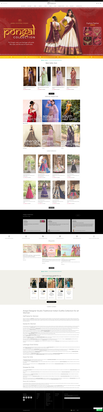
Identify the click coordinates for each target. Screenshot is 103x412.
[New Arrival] (32, 111)
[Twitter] (31, 397)
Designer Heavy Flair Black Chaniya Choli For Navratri (73, 176)
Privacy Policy (47, 395)
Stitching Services (48, 398)
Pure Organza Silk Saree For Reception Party (43, 88)
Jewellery (71, 6)
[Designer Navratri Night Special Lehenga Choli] (73, 189)
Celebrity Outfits (61, 6)
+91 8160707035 (25, 395)
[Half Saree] (70, 111)
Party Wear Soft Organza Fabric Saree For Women (58, 88)
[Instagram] (29, 397)
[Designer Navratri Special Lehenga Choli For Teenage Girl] (44, 189)
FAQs (46, 402)
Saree (35, 6)
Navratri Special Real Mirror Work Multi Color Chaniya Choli (43, 176)
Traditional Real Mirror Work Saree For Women (72, 88)
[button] (101, 3)
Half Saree (29, 6)
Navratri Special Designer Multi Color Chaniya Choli (58, 202)
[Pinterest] (24, 397)
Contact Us (38, 395)
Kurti (55, 6)
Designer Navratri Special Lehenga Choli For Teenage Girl (44, 202)
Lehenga (40, 6)
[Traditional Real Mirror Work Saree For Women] (73, 76)
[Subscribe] (79, 398)
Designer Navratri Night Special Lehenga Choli (73, 202)
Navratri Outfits (79, 6)
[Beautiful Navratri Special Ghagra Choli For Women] (59, 163)
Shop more (51, 93)
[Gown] (70, 136)
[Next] (73, 1)
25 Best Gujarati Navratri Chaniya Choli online (51, 259)
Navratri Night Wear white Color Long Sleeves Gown (28, 176)
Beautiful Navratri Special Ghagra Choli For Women (59, 176)
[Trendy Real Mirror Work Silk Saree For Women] (29, 76)
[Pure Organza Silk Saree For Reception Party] (44, 76)
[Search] (2, 3)
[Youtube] (24, 400)
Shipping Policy (48, 399)
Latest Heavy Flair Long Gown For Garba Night (29, 202)
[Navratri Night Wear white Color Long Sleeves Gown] (29, 163)
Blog (37, 398)
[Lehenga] (32, 136)
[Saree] (51, 111)
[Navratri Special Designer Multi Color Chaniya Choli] (59, 189)
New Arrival (23, 6)
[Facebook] (26, 397)
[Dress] (51, 136)
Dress (50, 6)
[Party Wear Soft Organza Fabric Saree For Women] (58, 76)
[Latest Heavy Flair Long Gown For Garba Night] (29, 189)
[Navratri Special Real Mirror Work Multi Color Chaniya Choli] (44, 163)
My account (56, 395)
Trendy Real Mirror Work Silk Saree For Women (29, 88)
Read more (24, 259)
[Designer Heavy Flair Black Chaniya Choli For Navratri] (73, 163)
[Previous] (30, 1)
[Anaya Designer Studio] (51, 3)
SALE (67, 6)
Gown (45, 6)
